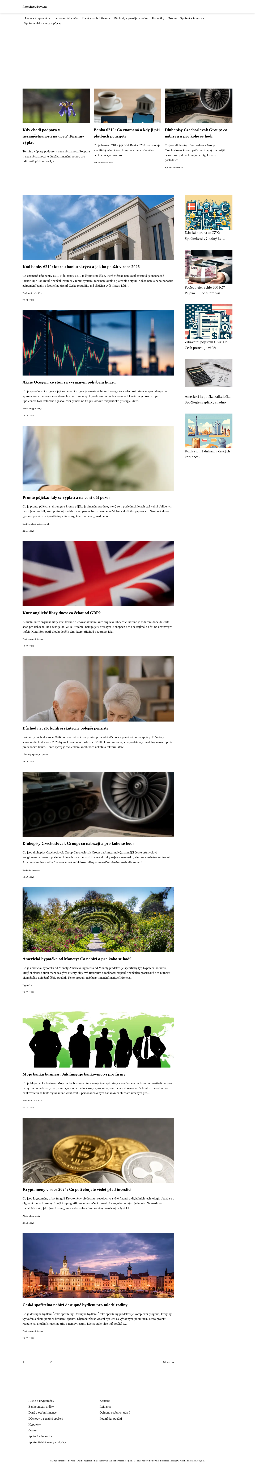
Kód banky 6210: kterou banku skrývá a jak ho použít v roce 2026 (81, 266)
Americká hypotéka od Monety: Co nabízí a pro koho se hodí (77, 959)
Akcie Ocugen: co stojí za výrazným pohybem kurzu (69, 382)
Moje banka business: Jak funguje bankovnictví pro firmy (74, 1074)
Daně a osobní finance (96, 18)
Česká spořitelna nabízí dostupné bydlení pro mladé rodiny (75, 1305)
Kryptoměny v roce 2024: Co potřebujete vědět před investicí (77, 1189)
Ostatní (172, 18)
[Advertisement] (127, 51)
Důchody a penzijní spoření (131, 18)
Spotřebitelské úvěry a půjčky (43, 23)
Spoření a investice (192, 18)
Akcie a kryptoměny (37, 18)
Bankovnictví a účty (66, 18)
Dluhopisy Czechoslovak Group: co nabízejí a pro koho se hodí (78, 843)
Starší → (168, 1362)
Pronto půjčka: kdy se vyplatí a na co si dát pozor (66, 497)
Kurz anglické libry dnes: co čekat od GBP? (62, 613)
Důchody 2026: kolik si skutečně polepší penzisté (65, 728)
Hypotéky (158, 18)
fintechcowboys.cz (35, 6)
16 (135, 1362)
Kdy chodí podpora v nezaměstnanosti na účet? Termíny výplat (53, 136)
